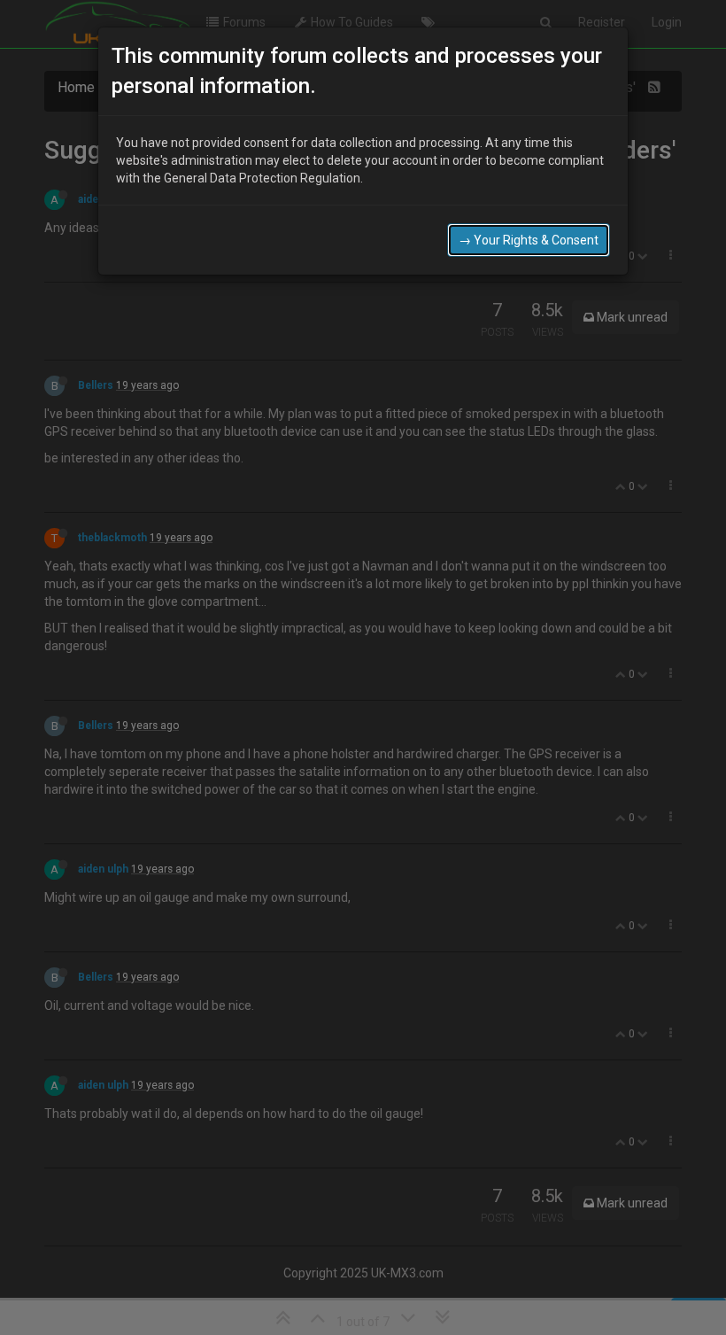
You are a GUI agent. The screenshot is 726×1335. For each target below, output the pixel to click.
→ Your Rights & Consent (529, 240)
